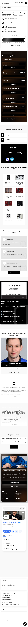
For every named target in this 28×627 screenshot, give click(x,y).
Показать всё (14, 115)
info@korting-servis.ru (8, 597)
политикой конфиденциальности (20, 42)
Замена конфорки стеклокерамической (8, 97)
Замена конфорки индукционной (11, 88)
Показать (14, 446)
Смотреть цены (14, 486)
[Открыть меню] (26, 3)
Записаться (13, 67)
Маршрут (8, 531)
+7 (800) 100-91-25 (19, 2)
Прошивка (5, 80)
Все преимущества (14, 272)
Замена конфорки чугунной (10, 106)
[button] (11, 377)
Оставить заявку (14, 482)
